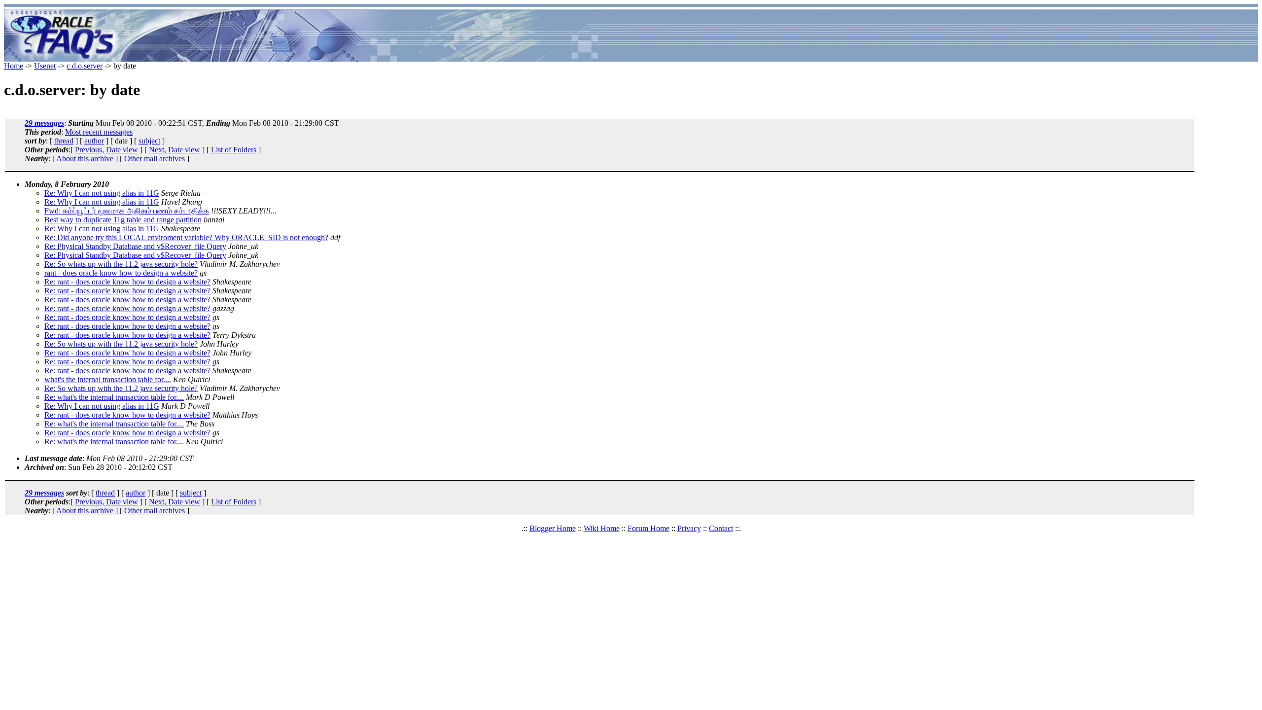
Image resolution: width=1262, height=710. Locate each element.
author (94, 141)
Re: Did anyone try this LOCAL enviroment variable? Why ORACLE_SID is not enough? (186, 237)
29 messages (44, 123)
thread (63, 141)
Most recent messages (99, 132)
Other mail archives (154, 158)
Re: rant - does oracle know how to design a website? (127, 282)
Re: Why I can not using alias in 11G (101, 193)
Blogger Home (552, 528)
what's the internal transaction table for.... (107, 379)
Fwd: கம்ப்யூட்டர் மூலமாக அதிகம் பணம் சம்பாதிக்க (126, 211)
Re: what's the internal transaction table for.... (114, 397)
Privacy (689, 528)
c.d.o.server (85, 66)
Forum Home (648, 528)
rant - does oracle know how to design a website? (121, 273)
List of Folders (233, 149)
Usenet (45, 66)
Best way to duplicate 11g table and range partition (123, 219)
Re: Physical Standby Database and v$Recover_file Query (135, 246)
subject (149, 141)
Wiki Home (602, 528)
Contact (721, 528)
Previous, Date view (106, 149)
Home (13, 66)
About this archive (84, 158)
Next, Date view (174, 149)
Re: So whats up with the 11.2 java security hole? (121, 264)
